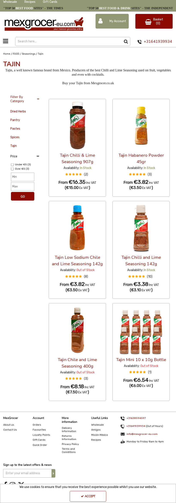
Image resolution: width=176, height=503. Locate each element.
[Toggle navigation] (5, 41)
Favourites (39, 429)
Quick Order (40, 444)
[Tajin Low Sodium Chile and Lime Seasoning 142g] (77, 227)
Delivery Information (69, 429)
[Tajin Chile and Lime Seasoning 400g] (77, 329)
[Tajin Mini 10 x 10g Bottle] (141, 329)
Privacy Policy (70, 444)
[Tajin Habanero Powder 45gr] (141, 125)
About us (8, 424)
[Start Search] (125, 41)
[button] (77, 174)
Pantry (15, 120)
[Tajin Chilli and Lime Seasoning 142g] (141, 227)
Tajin (13, 146)
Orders (37, 424)
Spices (15, 137)
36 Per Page (57, 95)
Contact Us (10, 429)
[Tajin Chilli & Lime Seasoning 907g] (77, 125)
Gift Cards (50, 2)
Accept (90, 496)
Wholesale (10, 2)
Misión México (99, 434)
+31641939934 (158, 41)
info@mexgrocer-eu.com (142, 434)
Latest (76, 95)
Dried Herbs (18, 111)
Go (23, 197)
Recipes (29, 2)
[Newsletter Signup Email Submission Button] (53, 473)
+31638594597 (136, 418)
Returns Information (69, 437)
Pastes (15, 128)
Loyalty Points (41, 434)
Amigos (96, 429)
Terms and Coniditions (69, 450)
